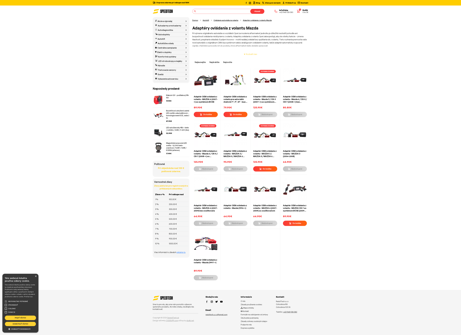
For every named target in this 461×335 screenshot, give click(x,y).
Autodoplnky (164, 34)
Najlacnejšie (200, 62)
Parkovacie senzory (167, 70)
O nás (243, 301)
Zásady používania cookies (251, 304)
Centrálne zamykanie (167, 48)
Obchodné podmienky (250, 318)
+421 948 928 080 (290, 312)
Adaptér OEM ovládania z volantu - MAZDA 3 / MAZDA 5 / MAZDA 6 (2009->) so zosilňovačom (265, 154)
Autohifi (161, 39)
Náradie (161, 65)
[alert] (20, 303)
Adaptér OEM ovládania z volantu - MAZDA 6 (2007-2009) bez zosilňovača (206, 208)
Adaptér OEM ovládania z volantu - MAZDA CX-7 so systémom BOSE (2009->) (294, 208)
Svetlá (160, 74)
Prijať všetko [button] (20, 318)
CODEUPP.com (172, 321)
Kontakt (245, 311)
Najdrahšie (214, 62)
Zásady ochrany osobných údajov (254, 321)
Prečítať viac (28, 297)
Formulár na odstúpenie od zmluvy (254, 315)
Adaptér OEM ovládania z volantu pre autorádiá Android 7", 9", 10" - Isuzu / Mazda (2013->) (235, 99)
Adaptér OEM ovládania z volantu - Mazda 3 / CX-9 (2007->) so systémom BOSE (265, 99)
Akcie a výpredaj (165, 21)
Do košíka (207, 114)
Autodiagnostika (165, 30)
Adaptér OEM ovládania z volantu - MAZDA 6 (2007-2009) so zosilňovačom (265, 208)
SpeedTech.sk (173, 318)
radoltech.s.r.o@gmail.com (216, 315)
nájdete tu (180, 252)
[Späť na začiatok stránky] (455, 329)
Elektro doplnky (164, 52)
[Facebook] (246, 2)
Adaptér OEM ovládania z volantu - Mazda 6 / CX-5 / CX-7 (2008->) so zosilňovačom (206, 154)
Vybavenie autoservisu (168, 79)
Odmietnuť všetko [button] (20, 324)
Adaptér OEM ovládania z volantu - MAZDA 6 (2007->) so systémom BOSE (206, 99)
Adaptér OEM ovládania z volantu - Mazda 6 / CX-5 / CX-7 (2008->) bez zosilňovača (295, 99)
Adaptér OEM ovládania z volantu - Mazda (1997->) (205, 261)
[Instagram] (250, 2)
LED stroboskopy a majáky (170, 61)
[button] (20, 329)
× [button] (36, 276)
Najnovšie (227, 62)
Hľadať (257, 11)
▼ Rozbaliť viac (250, 54)
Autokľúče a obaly (166, 43)
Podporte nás (246, 325)
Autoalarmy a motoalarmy (169, 25)
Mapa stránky (248, 308)
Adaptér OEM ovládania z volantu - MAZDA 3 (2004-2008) (294, 153)
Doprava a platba (247, 328)
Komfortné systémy (167, 56)
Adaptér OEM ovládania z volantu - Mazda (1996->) (235, 206)
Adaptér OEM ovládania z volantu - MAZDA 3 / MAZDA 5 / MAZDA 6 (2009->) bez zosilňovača (235, 154)
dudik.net (190, 321)
